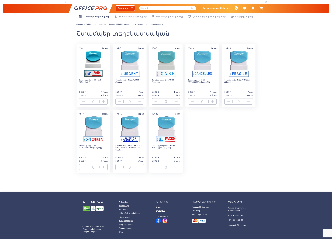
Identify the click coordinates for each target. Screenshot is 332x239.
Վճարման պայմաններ (129, 213)
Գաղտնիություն (126, 220)
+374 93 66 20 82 (235, 220)
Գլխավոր (123, 202)
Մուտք (158, 207)
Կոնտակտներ (125, 228)
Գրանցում (160, 210)
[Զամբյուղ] (261, 9)
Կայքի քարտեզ (126, 224)
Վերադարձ (124, 217)
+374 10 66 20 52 (235, 215)
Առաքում (123, 209)
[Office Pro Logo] (91, 8)
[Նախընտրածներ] (245, 8)
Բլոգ (121, 232)
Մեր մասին (124, 205)
